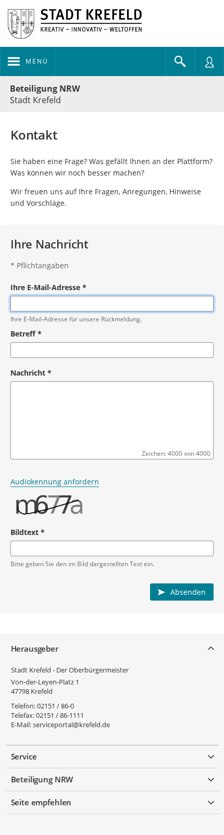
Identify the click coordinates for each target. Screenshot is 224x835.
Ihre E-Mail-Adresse (48, 287)
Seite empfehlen (41, 802)
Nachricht (31, 373)
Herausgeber (34, 648)
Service (24, 756)
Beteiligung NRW (45, 88)
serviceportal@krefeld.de (71, 724)
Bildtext (27, 532)
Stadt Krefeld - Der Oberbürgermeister (70, 670)
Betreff (26, 334)
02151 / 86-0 (55, 706)
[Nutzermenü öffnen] (209, 61)
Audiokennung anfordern (54, 482)
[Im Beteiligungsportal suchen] (180, 61)
